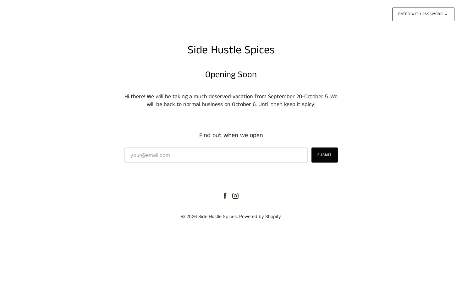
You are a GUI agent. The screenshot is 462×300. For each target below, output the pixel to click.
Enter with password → (423, 14)
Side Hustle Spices (217, 216)
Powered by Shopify (260, 216)
